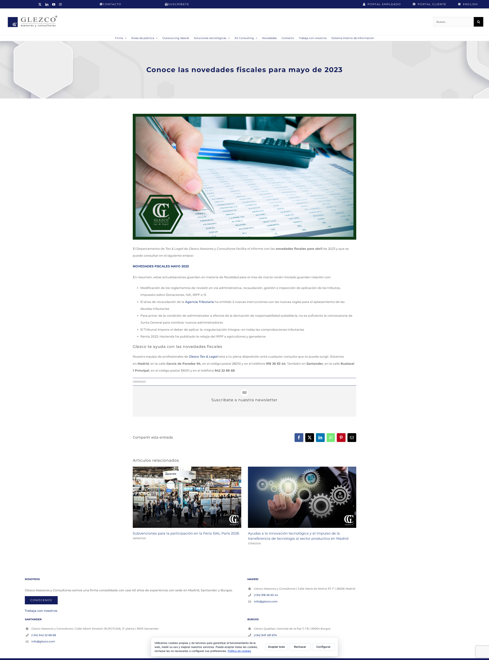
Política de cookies (239, 651)
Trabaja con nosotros (41, 611)
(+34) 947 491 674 (265, 635)
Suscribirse (244, 408)
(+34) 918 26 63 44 (266, 595)
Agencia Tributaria (199, 302)
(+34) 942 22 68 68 (43, 635)
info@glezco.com (266, 601)
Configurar (323, 646)
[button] (135, 506)
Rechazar (300, 646)
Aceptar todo (276, 646)
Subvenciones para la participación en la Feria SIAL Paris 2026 (186, 533)
